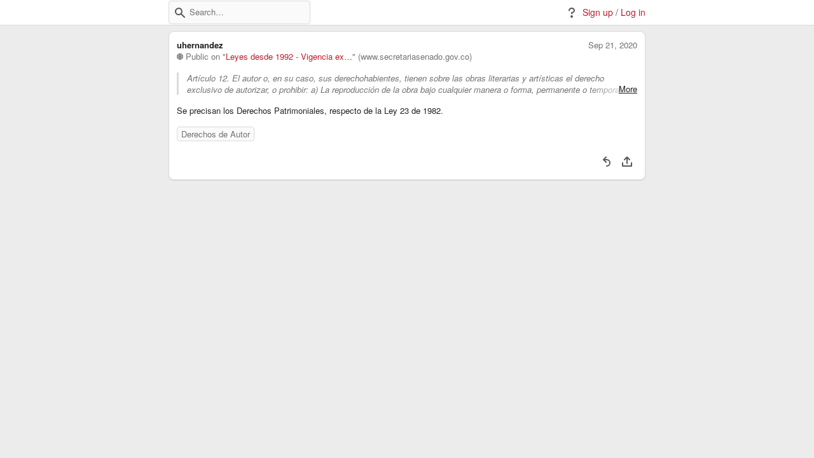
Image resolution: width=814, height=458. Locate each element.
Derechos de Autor (215, 134)
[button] (180, 12)
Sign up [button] (598, 12)
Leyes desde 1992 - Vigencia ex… (289, 56)
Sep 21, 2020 (612, 45)
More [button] (628, 89)
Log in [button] (633, 12)
